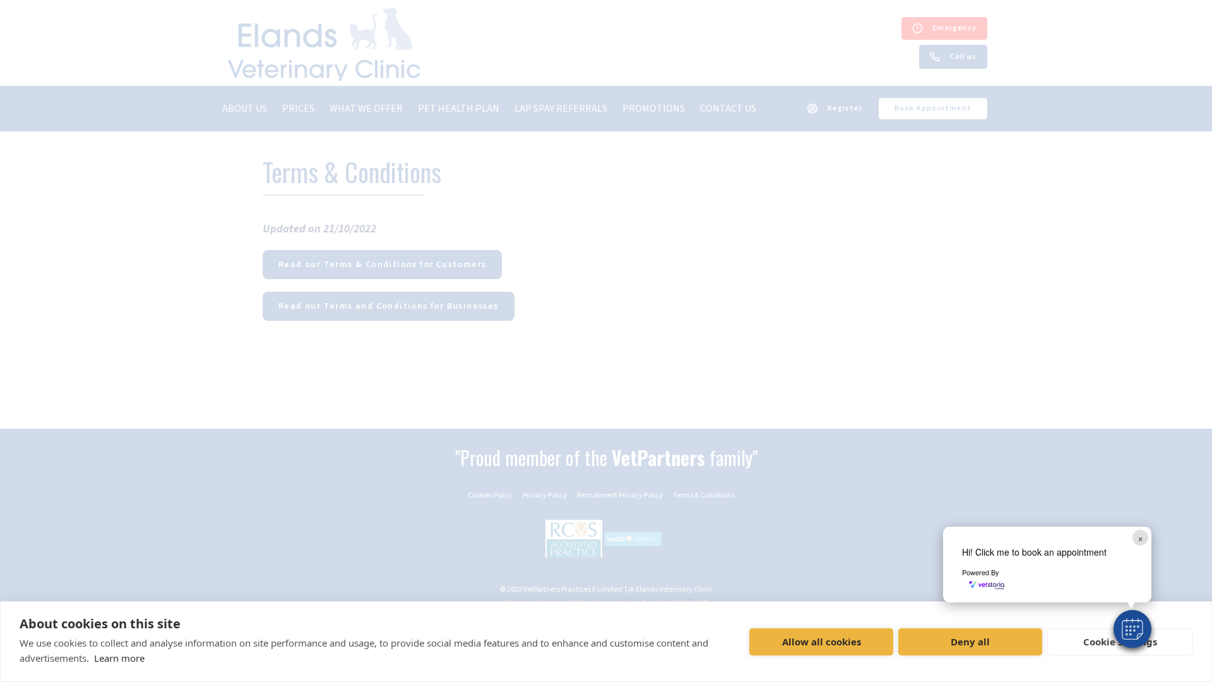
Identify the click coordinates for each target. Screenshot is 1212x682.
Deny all (970, 641)
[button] (1132, 629)
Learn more (119, 658)
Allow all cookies (821, 641)
